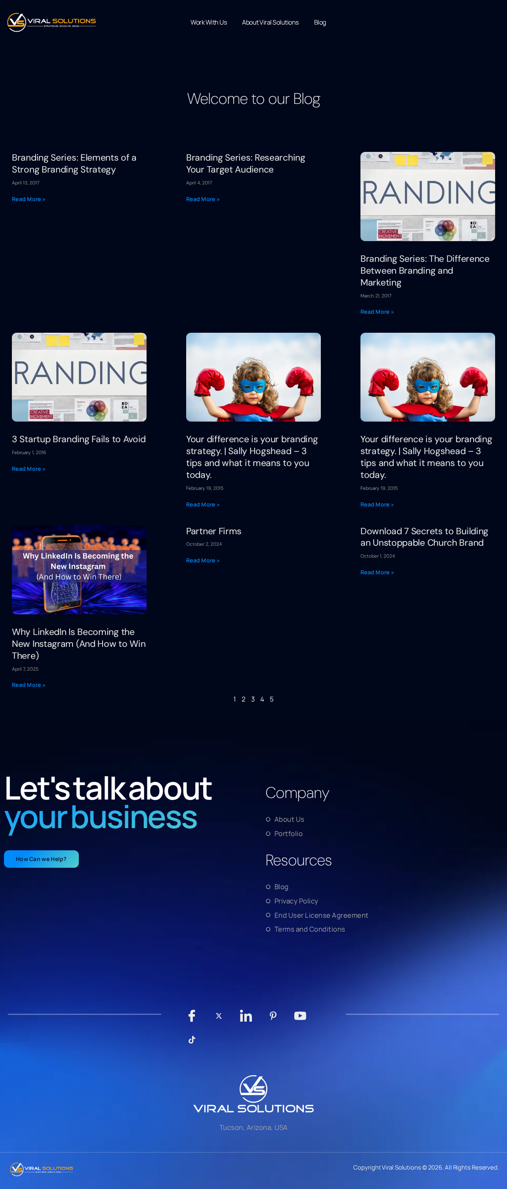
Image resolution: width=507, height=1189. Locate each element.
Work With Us (209, 22)
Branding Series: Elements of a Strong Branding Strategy (74, 163)
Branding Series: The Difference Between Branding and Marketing (425, 270)
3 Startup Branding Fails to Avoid (79, 439)
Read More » (29, 199)
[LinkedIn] (246, 1020)
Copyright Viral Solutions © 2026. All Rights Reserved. (426, 1167)
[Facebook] (192, 1020)
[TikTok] (192, 1043)
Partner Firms (214, 531)
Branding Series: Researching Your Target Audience (245, 163)
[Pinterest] (273, 1020)
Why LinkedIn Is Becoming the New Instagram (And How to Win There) (78, 644)
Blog (320, 22)
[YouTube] (300, 1020)
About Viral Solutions (270, 22)
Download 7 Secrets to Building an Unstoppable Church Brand (424, 537)
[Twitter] (219, 1020)
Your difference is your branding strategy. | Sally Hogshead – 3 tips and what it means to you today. (252, 457)
